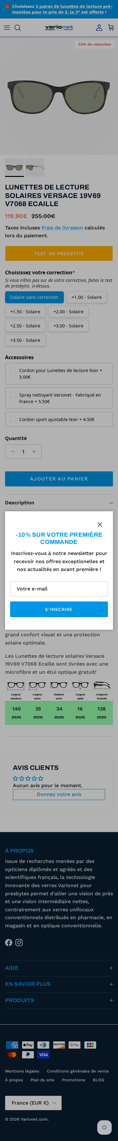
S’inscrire (59, 609)
